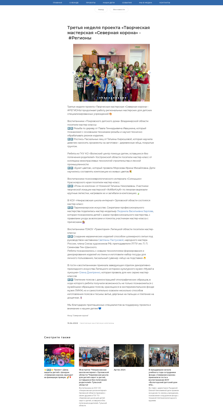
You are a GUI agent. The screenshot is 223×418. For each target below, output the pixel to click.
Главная (57, 3)
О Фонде (74, 3)
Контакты (164, 3)
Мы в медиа (145, 3)
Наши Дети (109, 3)
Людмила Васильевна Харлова (135, 211)
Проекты (91, 3)
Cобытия (127, 3)
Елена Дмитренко (89, 272)
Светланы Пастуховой (111, 240)
